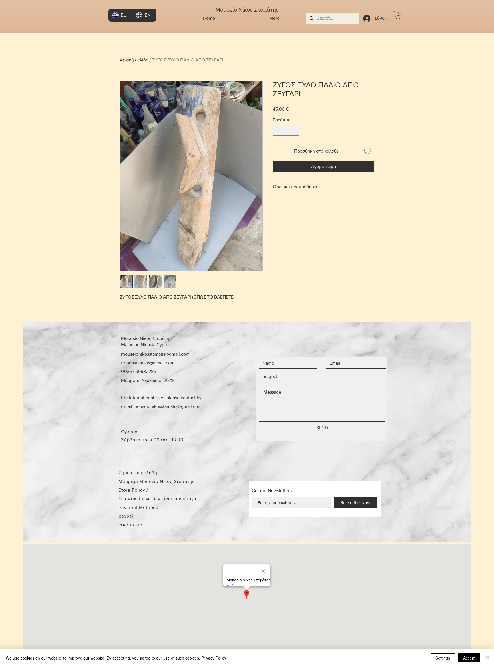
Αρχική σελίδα (134, 59)
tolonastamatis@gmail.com (147, 362)
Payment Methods (138, 507)
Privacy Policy (213, 658)
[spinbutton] (286, 130)
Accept (469, 658)
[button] (397, 15)
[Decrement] (277, 130)
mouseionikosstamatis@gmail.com (155, 354)
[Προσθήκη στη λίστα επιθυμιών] (368, 151)
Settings (442, 658)
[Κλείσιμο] (487, 657)
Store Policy (132, 490)
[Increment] (294, 130)
